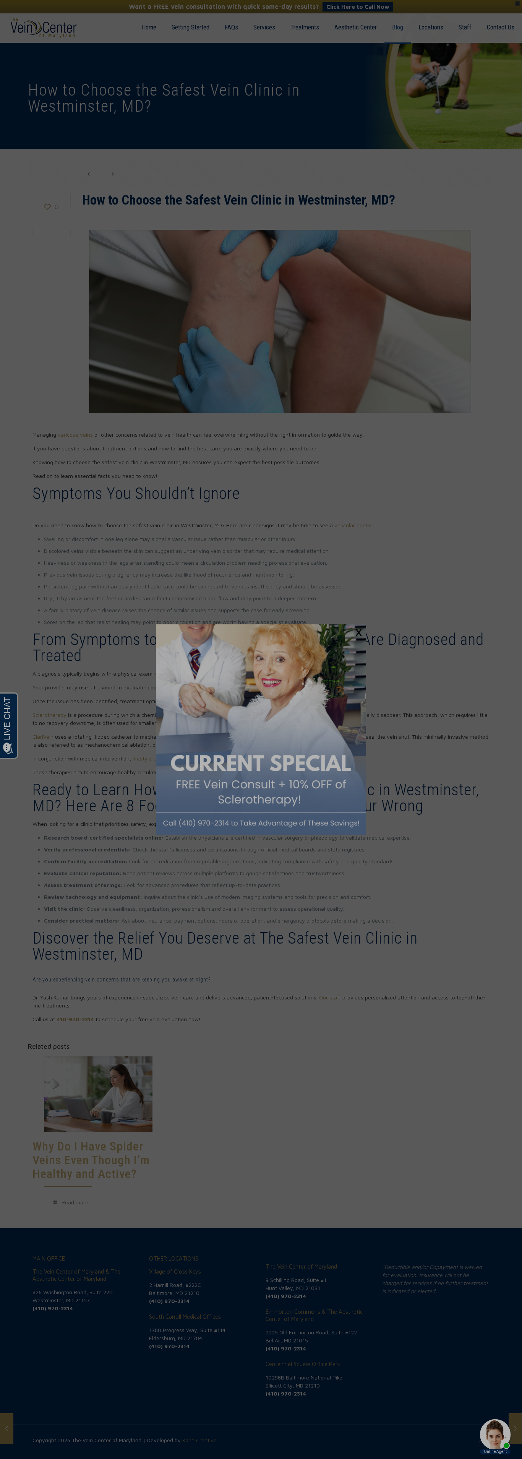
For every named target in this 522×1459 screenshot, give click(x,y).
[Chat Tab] (261, 729)
